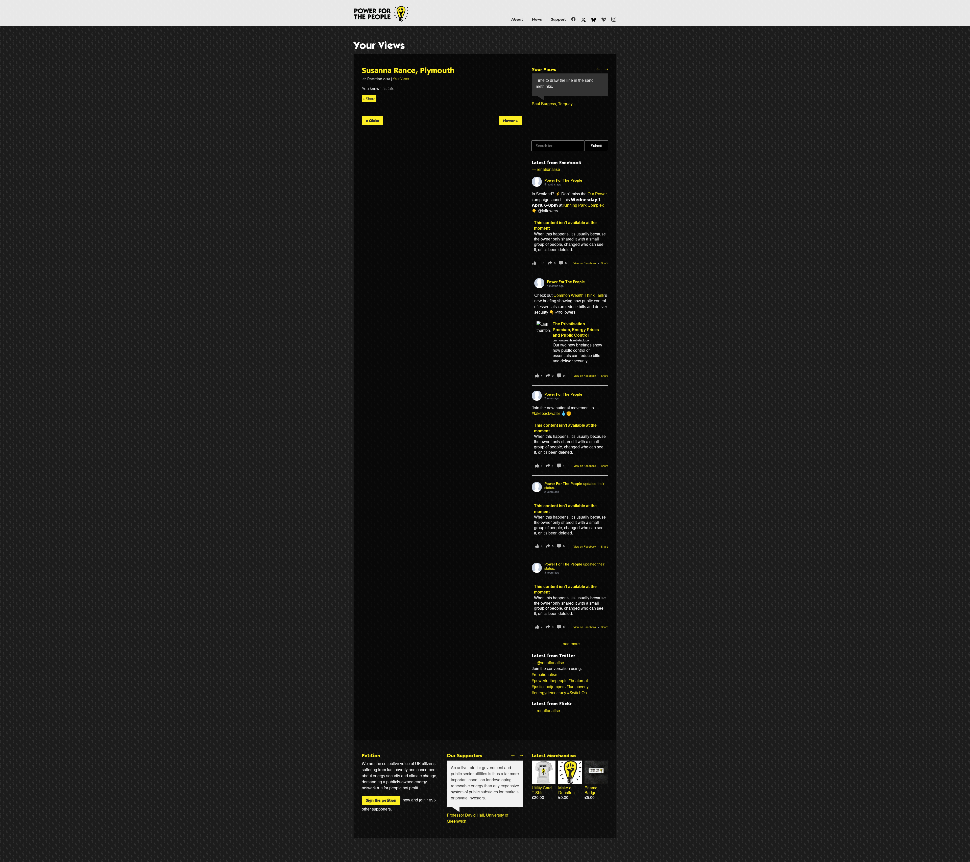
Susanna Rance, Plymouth (408, 71)
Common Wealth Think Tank (578, 295)
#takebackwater (546, 413)
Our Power (597, 194)
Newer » (510, 121)
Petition (371, 755)
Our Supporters (464, 755)
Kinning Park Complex (583, 205)
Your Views (379, 45)
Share (604, 263)
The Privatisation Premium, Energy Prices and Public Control (576, 329)
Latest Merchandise (554, 755)
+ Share (369, 98)
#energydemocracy (549, 693)
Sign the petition (381, 800)
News (537, 19)
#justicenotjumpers (549, 687)
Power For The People (387, 14)
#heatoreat (578, 681)
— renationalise (546, 169)
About (517, 19)
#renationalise (544, 674)
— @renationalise (548, 662)
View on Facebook (585, 263)
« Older (372, 121)
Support (558, 19)
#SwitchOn (577, 693)
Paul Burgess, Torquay (552, 103)
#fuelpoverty (578, 687)
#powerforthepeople (550, 681)
